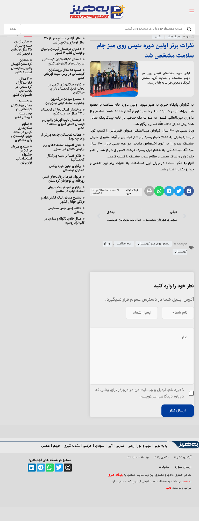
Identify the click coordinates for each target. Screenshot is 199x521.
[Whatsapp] (50, 468)
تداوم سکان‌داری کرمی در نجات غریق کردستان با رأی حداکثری (66, 88)
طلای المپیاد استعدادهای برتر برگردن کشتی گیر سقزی (63, 147)
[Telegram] (41, 468)
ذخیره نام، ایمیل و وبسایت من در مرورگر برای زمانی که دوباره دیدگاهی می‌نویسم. (139, 393)
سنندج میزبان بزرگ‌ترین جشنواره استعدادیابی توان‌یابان (64, 101)
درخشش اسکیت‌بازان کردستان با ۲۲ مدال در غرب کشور (62, 111)
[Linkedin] (32, 468)
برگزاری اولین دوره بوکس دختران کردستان (66, 168)
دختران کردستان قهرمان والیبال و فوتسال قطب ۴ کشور (62, 51)
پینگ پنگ (174, 36)
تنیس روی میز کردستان (153, 243)
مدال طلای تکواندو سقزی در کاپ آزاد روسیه (64, 220)
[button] (189, 191)
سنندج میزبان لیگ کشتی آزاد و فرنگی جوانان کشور (62, 199)
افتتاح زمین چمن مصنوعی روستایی (66, 210)
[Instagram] (68, 468)
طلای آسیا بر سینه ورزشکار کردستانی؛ (65, 157)
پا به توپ (160, 445)
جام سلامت (124, 243)
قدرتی (120, 445)
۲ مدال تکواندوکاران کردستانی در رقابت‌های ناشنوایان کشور (63, 61)
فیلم (57, 445)
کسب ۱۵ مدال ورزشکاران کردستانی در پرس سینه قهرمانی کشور (64, 74)
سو (102, 445)
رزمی (131, 445)
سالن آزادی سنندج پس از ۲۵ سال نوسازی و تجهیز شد (64, 40)
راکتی (158, 36)
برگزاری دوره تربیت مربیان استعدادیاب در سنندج (66, 189)
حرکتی (87, 445)
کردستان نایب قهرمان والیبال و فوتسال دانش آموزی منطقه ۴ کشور (63, 124)
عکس (45, 445)
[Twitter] (59, 468)
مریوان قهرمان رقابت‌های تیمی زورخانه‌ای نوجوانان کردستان (63, 178)
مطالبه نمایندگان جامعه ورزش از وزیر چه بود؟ (62, 136)
